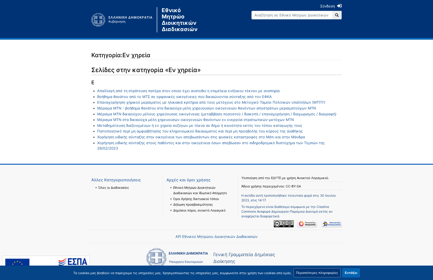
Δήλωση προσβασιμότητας (193, 204)
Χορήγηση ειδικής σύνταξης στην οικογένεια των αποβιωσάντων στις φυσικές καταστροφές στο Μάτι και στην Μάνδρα (201, 137)
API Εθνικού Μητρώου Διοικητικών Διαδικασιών (216, 236)
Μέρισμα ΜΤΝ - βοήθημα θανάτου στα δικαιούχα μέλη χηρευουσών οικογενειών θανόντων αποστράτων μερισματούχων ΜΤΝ (206, 108)
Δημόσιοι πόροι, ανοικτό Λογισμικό (199, 210)
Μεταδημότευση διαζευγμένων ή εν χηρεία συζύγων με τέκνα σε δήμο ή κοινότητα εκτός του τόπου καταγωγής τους (199, 125)
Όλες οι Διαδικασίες (113, 187)
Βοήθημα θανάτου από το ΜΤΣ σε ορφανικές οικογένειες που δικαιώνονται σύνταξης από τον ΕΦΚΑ (184, 96)
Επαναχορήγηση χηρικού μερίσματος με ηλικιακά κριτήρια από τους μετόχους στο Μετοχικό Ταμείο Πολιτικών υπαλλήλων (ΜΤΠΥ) (211, 102)
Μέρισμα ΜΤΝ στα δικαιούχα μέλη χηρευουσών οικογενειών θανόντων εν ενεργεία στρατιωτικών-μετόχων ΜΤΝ (195, 119)
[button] (317, 272)
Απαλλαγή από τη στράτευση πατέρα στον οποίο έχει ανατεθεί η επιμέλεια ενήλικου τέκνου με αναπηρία (188, 91)
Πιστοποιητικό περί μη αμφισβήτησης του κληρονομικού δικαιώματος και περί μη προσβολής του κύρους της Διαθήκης (200, 131)
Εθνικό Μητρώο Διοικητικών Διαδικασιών (180, 19)
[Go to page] (337, 15)
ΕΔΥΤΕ (276, 178)
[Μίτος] (124, 20)
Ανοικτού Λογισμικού (312, 178)
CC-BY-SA (293, 186)
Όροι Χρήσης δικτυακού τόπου (196, 199)
